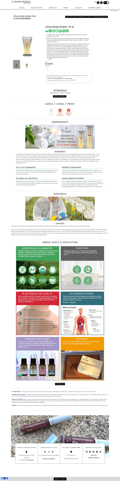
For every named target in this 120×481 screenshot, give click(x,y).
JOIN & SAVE (95, 2)
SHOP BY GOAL (53, 8)
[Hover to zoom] (27, 39)
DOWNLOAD (60, 384)
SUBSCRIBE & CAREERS (94, 8)
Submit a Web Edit (93, 457)
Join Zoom (94, 455)
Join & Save (30, 460)
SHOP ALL (21, 8)
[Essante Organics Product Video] (60, 112)
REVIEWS (66, 8)
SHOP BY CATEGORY (36, 8)
